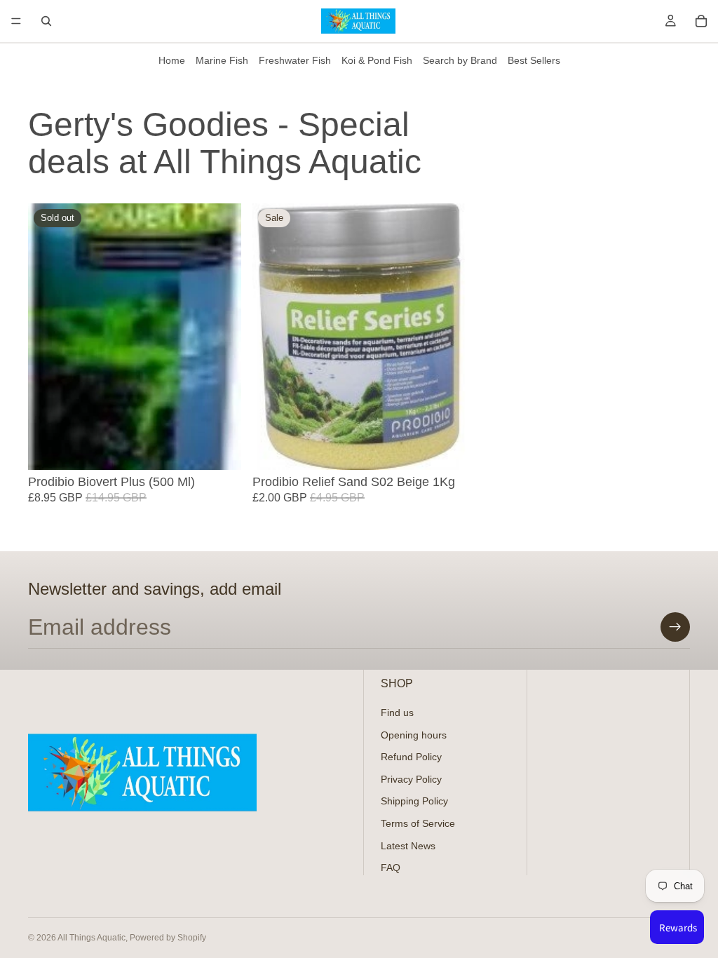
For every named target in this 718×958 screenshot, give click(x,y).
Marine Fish (222, 60)
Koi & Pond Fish (376, 60)
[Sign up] (675, 627)
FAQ (390, 868)
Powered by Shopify (168, 938)
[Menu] (16, 21)
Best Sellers (534, 60)
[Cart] (701, 21)
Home (171, 60)
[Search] (46, 21)
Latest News (408, 845)
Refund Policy (411, 757)
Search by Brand (460, 60)
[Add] (443, 448)
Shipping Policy (414, 801)
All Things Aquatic (91, 938)
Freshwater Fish (295, 60)
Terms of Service (418, 823)
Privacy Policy (411, 779)
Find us (397, 712)
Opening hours (414, 735)
